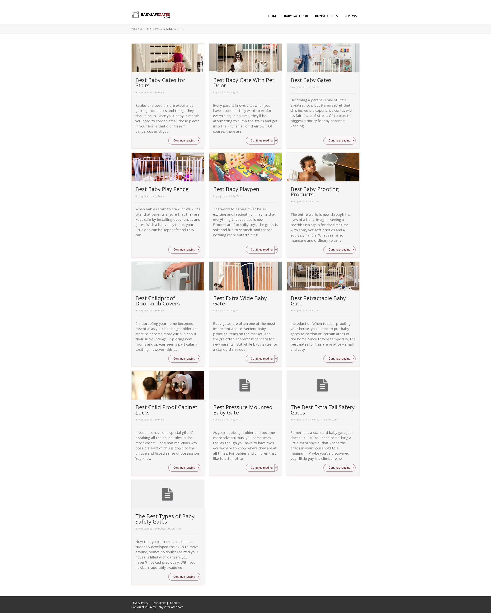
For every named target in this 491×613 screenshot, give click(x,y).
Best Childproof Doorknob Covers (157, 300)
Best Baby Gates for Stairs (160, 82)
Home (272, 16)
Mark (161, 92)
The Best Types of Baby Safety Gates (164, 518)
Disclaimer (159, 603)
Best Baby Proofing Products (315, 191)
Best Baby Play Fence (161, 189)
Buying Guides (326, 16)
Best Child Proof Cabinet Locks (166, 409)
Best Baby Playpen (236, 189)
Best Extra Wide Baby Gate (240, 300)
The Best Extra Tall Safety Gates (323, 409)
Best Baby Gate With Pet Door (243, 82)
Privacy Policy (139, 603)
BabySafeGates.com (325, 419)
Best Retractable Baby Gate (318, 300)
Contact (175, 603)
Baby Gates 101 (296, 16)
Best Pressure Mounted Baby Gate (243, 409)
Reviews (350, 16)
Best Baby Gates (311, 80)
